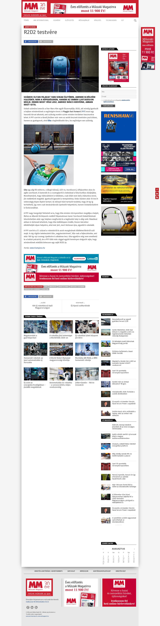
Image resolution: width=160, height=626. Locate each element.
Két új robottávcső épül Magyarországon (42, 307)
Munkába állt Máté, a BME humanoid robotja (86, 359)
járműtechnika (63, 286)
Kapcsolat (71, 571)
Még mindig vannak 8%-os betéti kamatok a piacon (122, 455)
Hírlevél (97, 20)
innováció (52, 286)
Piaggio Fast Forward (32, 289)
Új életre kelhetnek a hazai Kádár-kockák (122, 352)
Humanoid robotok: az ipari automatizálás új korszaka (33, 360)
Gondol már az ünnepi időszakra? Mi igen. (120, 383)
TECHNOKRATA (111, 20)
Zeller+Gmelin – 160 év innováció (84, 384)
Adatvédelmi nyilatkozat (102, 571)
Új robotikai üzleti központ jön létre (86, 336)
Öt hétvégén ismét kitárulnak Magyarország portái (123, 342)
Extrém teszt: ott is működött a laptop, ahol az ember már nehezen (123, 414)
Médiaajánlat (84, 20)
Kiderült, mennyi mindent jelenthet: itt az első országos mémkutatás (123, 427)
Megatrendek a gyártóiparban (30, 336)
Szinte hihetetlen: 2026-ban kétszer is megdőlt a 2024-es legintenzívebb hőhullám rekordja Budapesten (123, 333)
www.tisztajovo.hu (37, 248)
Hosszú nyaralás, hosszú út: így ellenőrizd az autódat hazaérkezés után (124, 477)
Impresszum (84, 571)
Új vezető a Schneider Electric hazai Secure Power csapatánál (124, 403)
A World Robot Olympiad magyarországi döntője (60, 359)
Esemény (56, 20)
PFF (83, 111)
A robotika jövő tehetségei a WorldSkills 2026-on (61, 336)
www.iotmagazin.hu (43, 616)
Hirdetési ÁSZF (121, 571)
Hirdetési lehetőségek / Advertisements (48, 571)
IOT (122, 20)
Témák (26, 20)
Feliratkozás (108, 106)
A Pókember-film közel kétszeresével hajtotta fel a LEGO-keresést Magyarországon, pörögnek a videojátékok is (123, 498)
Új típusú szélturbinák (80, 306)
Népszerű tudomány (77, 286)
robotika (45, 289)
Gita (46, 286)
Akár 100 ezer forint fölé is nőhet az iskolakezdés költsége (124, 486)
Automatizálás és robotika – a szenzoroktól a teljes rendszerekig (61, 385)
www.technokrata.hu (31, 616)
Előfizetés (69, 20)
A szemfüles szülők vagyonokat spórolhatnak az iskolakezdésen (124, 520)
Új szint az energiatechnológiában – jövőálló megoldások (35, 385)
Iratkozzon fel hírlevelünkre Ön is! (37, 602)
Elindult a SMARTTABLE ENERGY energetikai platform (124, 445)
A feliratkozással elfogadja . (116, 101)
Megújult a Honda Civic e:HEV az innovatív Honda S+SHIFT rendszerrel (124, 363)
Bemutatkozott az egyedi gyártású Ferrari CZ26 (121, 320)
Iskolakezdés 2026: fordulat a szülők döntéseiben (123, 393)
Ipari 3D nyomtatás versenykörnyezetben (120, 372)
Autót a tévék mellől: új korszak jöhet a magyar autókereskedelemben (124, 436)
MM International (41, 20)
